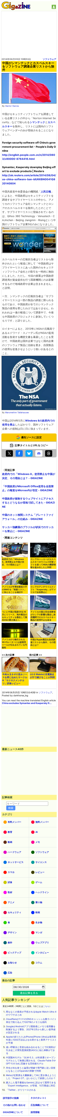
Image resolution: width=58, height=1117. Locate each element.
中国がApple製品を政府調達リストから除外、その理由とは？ (43, 642)
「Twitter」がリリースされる (21, 1089)
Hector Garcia (12, 106)
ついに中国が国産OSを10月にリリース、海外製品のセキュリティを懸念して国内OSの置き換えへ (14, 616)
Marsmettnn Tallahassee (17, 412)
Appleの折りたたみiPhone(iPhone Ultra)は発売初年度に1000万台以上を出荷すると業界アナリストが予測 (31, 1039)
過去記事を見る (29, 993)
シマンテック (37, 122)
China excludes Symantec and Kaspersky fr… (26, 703)
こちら (46, 1006)
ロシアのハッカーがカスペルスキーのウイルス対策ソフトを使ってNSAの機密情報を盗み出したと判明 (43, 563)
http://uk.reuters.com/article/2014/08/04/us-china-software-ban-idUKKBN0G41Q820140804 (29, 179)
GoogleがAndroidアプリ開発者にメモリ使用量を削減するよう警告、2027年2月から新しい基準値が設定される (30, 1029)
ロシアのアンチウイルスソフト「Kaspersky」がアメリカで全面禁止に (43, 589)
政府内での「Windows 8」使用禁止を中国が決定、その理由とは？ (13, 562)
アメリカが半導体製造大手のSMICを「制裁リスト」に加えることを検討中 (14, 589)
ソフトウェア (49, 59)
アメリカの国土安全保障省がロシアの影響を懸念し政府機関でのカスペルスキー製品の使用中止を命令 (43, 616)
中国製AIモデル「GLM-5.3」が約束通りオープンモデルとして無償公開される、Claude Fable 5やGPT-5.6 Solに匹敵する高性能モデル (31, 1060)
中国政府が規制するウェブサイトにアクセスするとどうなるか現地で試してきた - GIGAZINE (28, 502)
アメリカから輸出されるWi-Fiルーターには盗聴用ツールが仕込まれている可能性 (14, 643)
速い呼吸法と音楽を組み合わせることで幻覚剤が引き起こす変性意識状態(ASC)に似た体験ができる (31, 1050)
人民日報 (46, 191)
